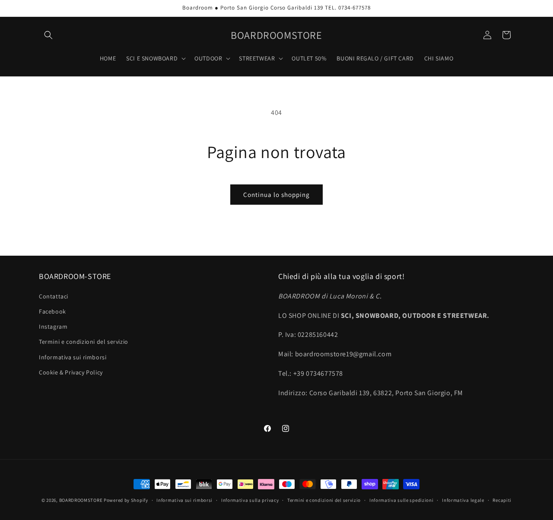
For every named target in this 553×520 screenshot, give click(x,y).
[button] (48, 34)
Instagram (53, 326)
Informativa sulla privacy (250, 500)
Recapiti (502, 500)
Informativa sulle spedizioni (401, 500)
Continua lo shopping (276, 194)
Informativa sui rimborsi (72, 357)
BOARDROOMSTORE (81, 500)
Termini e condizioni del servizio (83, 342)
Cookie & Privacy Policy (71, 372)
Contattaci (53, 296)
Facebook (52, 311)
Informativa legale (463, 500)
